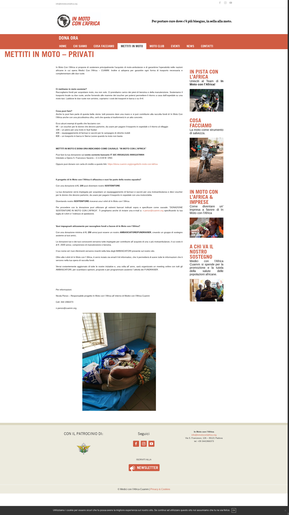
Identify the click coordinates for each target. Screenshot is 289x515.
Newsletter (147, 467)
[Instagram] (144, 444)
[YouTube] (151, 444)
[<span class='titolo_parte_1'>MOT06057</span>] (207, 280)
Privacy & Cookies (160, 489)
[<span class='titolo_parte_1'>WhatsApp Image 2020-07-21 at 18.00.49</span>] (207, 90)
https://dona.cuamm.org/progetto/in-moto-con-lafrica (133, 164)
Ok (234, 510)
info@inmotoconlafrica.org (66, 4)
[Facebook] (136, 444)
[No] (285, 510)
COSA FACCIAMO (200, 123)
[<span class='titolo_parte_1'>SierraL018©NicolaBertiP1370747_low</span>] (207, 139)
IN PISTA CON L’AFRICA (204, 74)
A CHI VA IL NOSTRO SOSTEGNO (201, 251)
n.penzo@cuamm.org (153, 210)
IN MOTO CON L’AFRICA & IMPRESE (204, 197)
